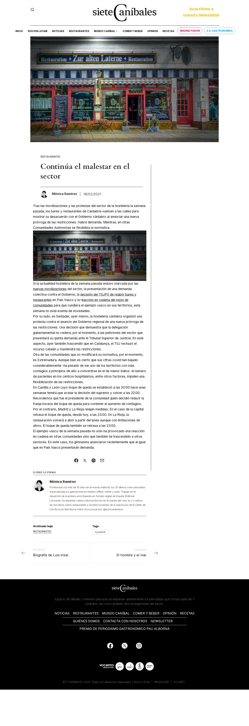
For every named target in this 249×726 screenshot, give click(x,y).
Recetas (168, 31)
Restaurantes (79, 31)
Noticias (58, 31)
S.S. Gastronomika (220, 30)
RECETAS (187, 613)
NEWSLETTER (162, 621)
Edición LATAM (37, 31)
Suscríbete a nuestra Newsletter (201, 12)
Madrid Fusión (190, 30)
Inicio (19, 31)
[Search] (32, 10)
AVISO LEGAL (142, 682)
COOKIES (179, 682)
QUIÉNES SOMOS (86, 621)
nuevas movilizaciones (50, 289)
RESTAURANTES (86, 613)
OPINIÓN (170, 613)
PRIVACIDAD (162, 682)
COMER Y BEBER (146, 613)
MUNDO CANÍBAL (116, 613)
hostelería (100, 532)
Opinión (152, 31)
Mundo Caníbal (104, 31)
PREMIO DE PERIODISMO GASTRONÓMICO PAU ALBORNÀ (124, 629)
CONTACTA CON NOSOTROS (125, 621)
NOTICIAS (62, 613)
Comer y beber (133, 31)
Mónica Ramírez (63, 482)
